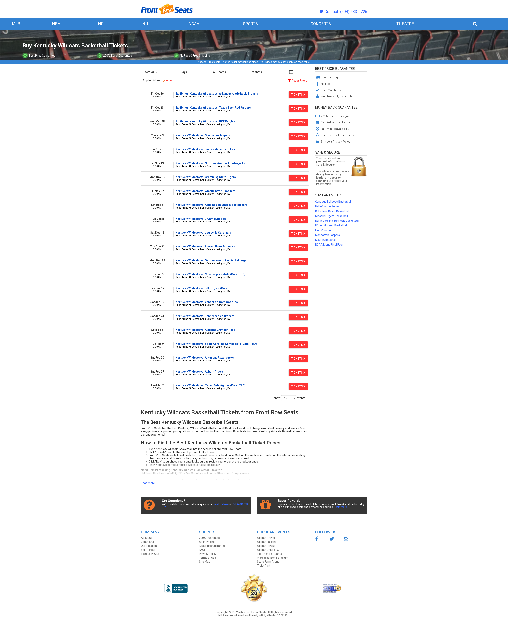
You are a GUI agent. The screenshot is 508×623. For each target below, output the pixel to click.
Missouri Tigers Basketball (331, 216)
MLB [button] (16, 23)
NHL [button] (146, 23)
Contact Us (148, 541)
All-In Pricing (207, 541)
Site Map (204, 561)
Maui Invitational (325, 239)
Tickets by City (150, 553)
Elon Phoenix (323, 230)
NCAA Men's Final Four (329, 244)
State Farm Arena (268, 561)
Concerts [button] (321, 23)
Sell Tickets (148, 549)
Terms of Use (207, 557)
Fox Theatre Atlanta (269, 553)
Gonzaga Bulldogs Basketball (333, 201)
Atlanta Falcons (266, 541)
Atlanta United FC (268, 549)
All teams (219, 72)
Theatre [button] (405, 23)
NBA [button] (56, 23)
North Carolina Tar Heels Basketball (337, 220)
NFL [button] (102, 23)
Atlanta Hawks (266, 545)
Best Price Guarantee (335, 68)
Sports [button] (250, 23)
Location (149, 72)
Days (183, 72)
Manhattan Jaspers (327, 235)
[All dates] (291, 71)
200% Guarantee (209, 537)
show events (289, 397)
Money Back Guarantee (336, 107)
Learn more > (341, 507)
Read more (148, 483)
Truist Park (263, 565)
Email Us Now (221, 504)
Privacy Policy (207, 553)
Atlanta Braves (266, 537)
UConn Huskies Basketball (331, 225)
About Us (146, 537)
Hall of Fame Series (327, 206)
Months (257, 72)
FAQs (202, 549)
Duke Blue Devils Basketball (332, 211)
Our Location (149, 545)
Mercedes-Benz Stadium (272, 557)
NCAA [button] (194, 23)
